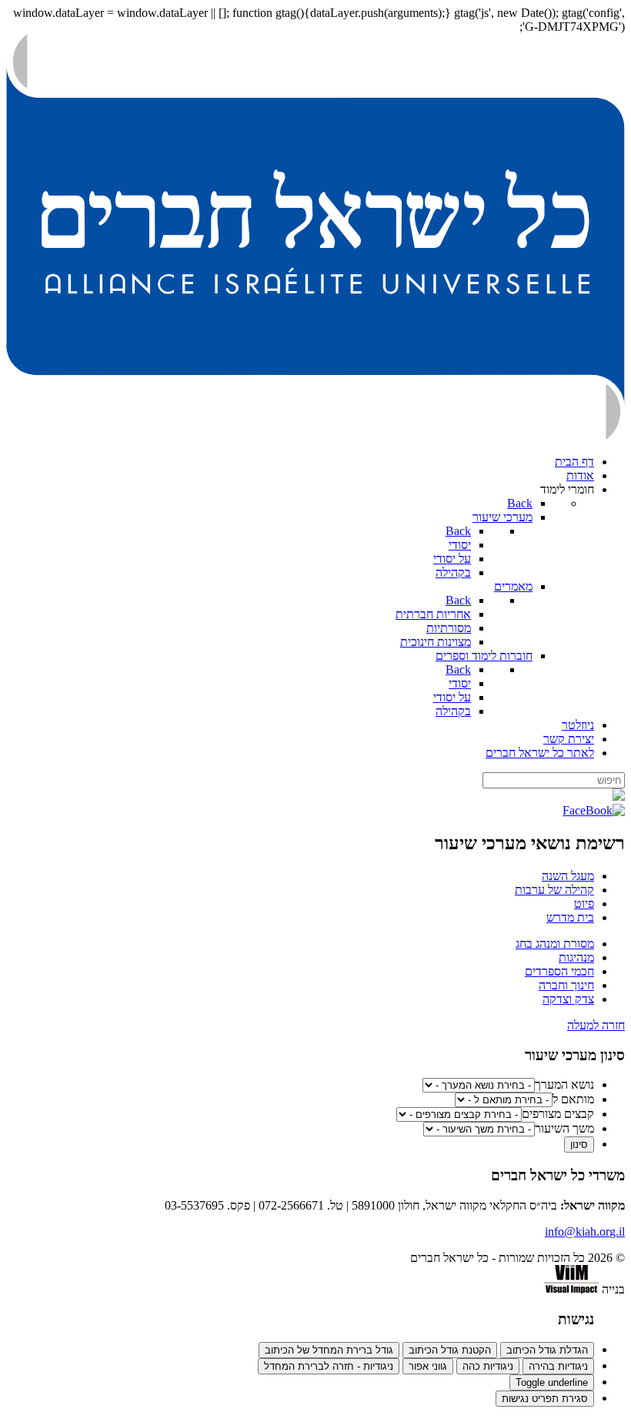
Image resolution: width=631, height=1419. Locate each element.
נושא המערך (564, 1084)
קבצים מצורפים (558, 1113)
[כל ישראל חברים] (315, 435)
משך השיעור (564, 1128)
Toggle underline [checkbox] (552, 1382)
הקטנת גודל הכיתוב (450, 1350)
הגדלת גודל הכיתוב (547, 1350)
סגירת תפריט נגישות (545, 1398)
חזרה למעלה (596, 1025)
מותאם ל (573, 1099)
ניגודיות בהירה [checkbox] (558, 1366)
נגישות (576, 1319)
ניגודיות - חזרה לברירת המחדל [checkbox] (328, 1366)
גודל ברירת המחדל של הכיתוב (329, 1350)
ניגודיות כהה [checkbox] (487, 1366)
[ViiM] (571, 1289)
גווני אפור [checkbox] (428, 1366)
